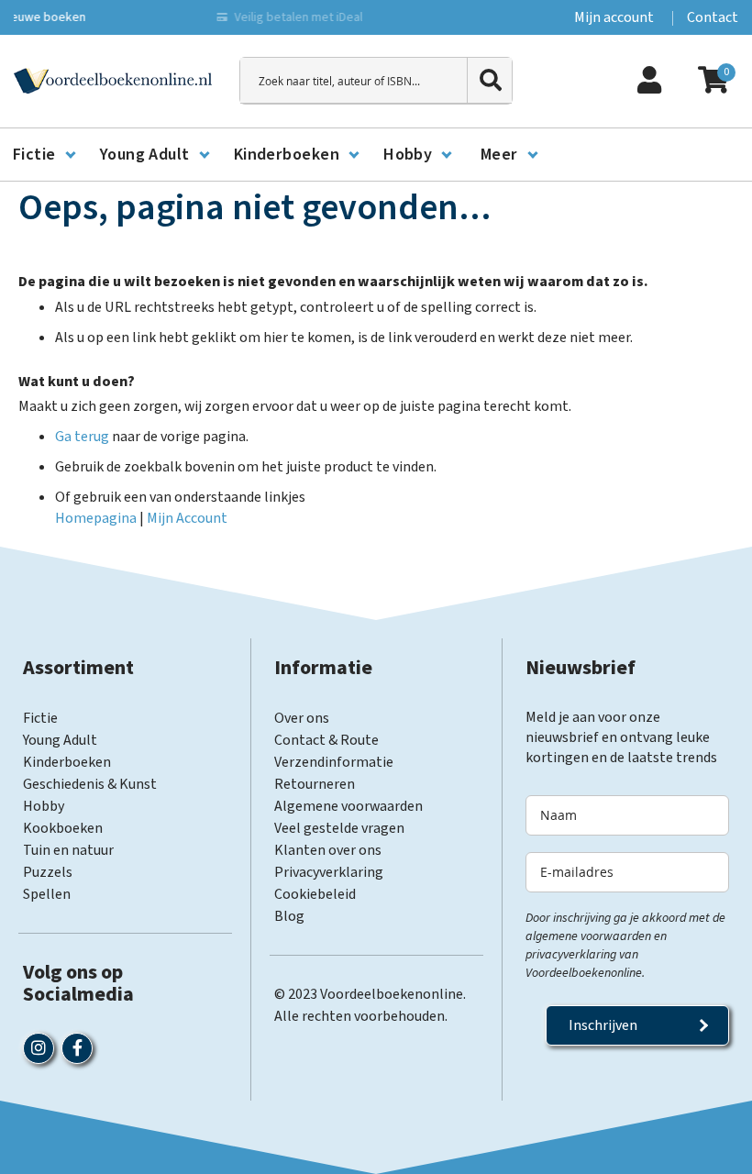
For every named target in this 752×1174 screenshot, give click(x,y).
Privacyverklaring (328, 872)
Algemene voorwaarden (348, 806)
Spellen (47, 894)
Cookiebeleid (315, 894)
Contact (712, 17)
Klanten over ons (328, 850)
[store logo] (113, 81)
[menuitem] (43, 155)
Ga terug (82, 436)
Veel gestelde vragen (339, 828)
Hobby (43, 806)
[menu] (376, 155)
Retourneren (314, 784)
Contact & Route (326, 740)
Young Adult (60, 740)
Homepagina (96, 518)
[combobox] (376, 81)
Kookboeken (63, 828)
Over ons (301, 718)
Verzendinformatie (333, 762)
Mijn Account (187, 518)
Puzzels (47, 872)
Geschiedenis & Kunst (90, 784)
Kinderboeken (67, 762)
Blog (289, 916)
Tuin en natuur (68, 850)
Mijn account (614, 17)
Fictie (40, 718)
